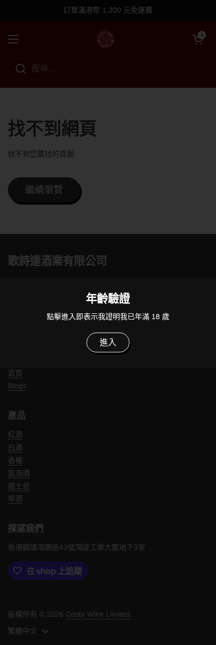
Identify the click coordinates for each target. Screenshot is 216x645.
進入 (108, 342)
